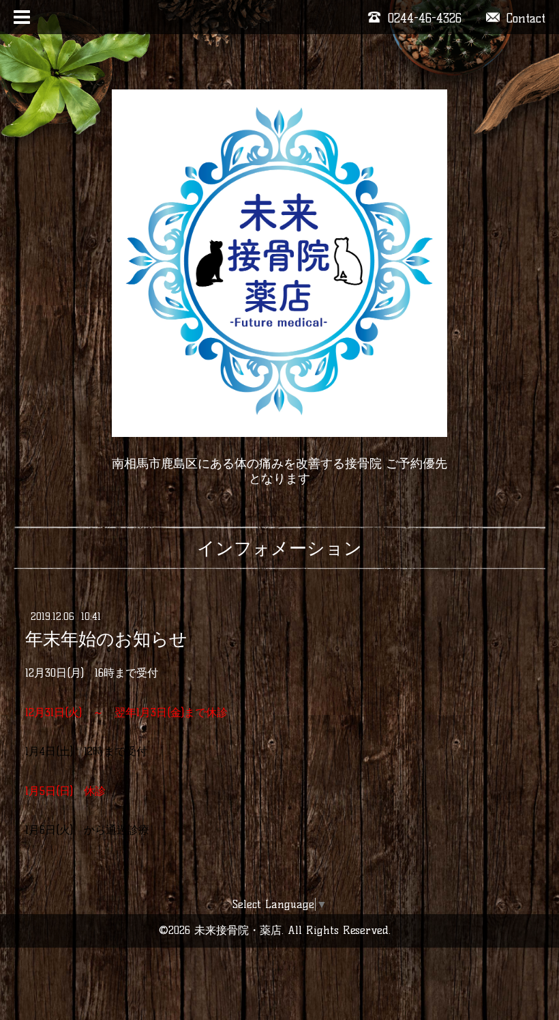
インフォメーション (279, 548)
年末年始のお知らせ (106, 639)
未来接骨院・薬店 (238, 930)
